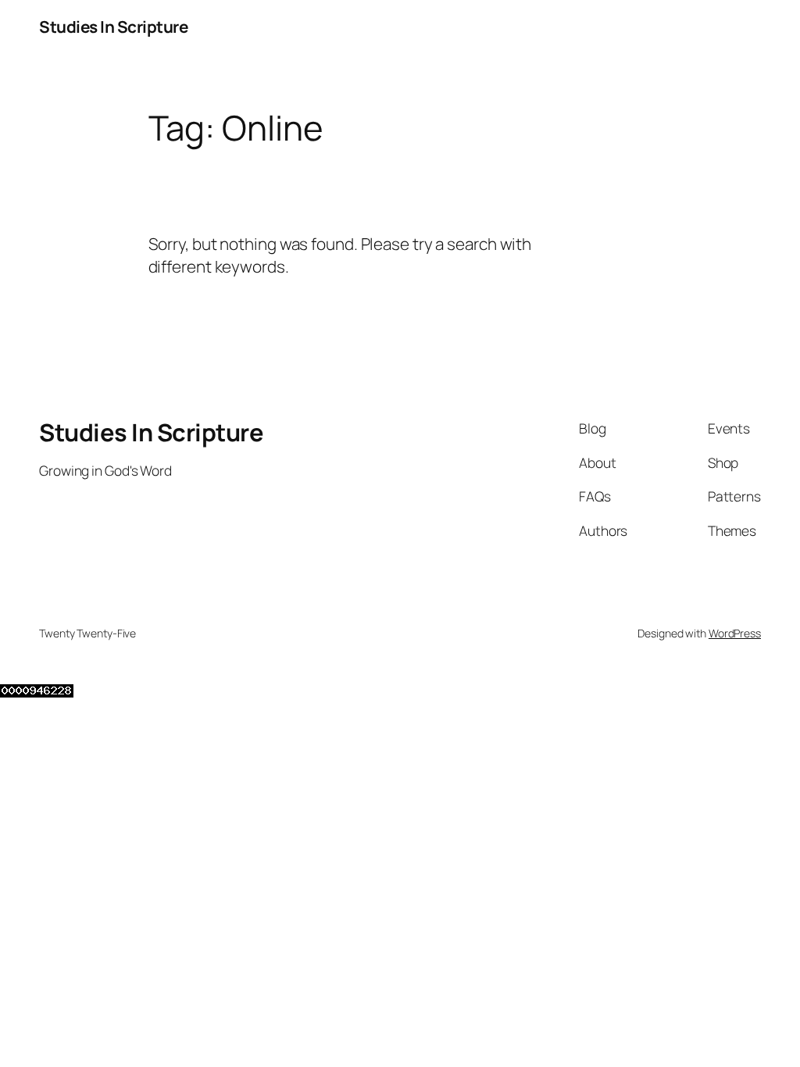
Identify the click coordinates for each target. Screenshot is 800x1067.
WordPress (735, 633)
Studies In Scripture (113, 26)
